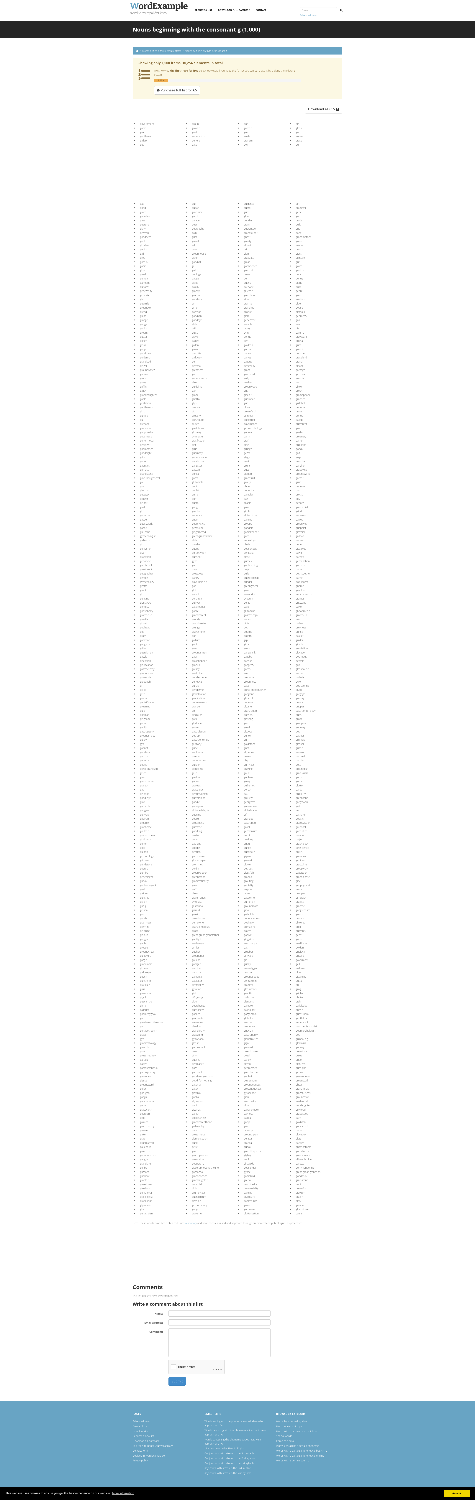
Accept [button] (456, 1493)
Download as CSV (322, 109)
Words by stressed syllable (291, 1421)
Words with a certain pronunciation (296, 1431)
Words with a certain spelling (292, 1460)
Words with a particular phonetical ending (300, 1455)
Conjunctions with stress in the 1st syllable (229, 1463)
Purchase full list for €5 (178, 90)
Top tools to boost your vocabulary (153, 1446)
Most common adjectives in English (224, 1448)
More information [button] (123, 1493)
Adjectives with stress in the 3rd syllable (227, 1468)
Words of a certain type (289, 1426)
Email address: (153, 1322)
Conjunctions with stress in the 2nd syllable (229, 1458)
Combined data (285, 1441)
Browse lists (140, 1426)
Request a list (203, 10)
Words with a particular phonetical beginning (301, 1450)
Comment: (156, 1331)
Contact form (140, 1450)
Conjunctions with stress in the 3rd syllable (229, 1453)
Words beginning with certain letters (161, 50)
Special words (284, 1436)
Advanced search (309, 15)
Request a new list (143, 1436)
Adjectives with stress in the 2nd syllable (227, 1473)
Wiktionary (191, 1223)
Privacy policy (140, 1460)
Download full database (234, 10)
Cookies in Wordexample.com (150, 1455)
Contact (261, 10)
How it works (140, 1431)
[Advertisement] (168, 173)
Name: (159, 1313)
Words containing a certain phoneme (297, 1446)
